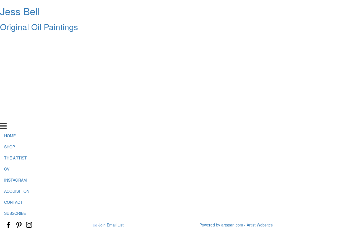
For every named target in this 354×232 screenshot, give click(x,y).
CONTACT (13, 106)
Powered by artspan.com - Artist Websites (236, 225)
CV (6, 73)
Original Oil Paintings (39, 27)
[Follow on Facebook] (8, 224)
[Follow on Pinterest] (18, 224)
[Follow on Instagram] (29, 224)
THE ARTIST (15, 62)
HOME (10, 39)
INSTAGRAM (15, 84)
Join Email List (111, 225)
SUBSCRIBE (15, 117)
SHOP (9, 50)
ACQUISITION (16, 95)
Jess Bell (20, 11)
